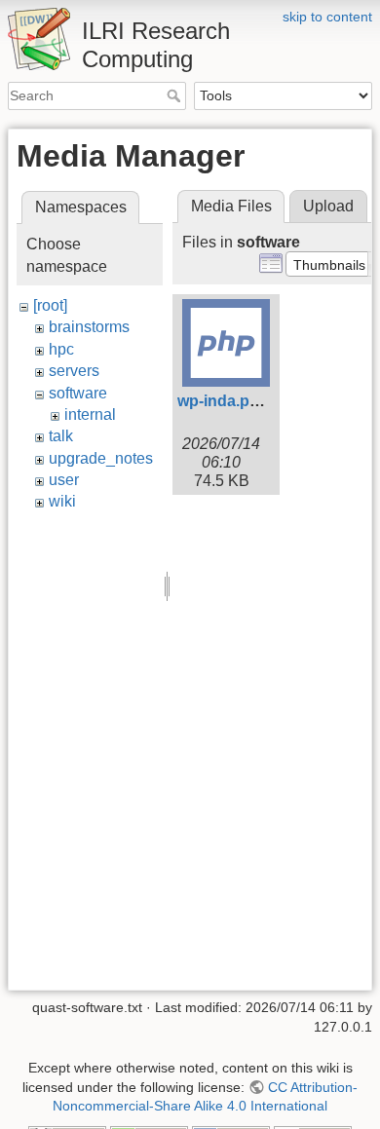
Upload (328, 206)
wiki (62, 501)
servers (74, 370)
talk (61, 436)
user (64, 479)
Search (176, 95)
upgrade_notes (101, 458)
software (78, 393)
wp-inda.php (223, 401)
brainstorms (89, 327)
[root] (50, 305)
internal (90, 414)
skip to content (327, 16)
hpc (61, 349)
